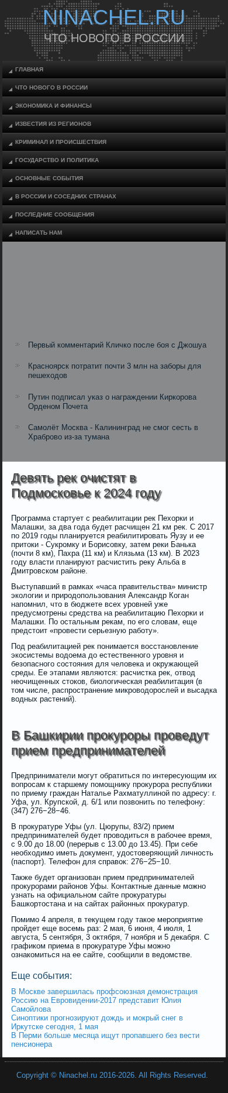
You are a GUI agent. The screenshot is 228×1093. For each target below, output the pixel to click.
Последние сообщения (54, 214)
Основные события (49, 178)
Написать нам (38, 232)
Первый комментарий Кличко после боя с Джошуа (117, 345)
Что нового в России (51, 87)
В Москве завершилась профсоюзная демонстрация (104, 991)
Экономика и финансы (53, 105)
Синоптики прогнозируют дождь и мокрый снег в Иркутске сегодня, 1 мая (97, 1022)
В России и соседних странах (65, 196)
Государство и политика (57, 160)
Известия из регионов (53, 124)
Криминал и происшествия (60, 142)
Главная (29, 69)
